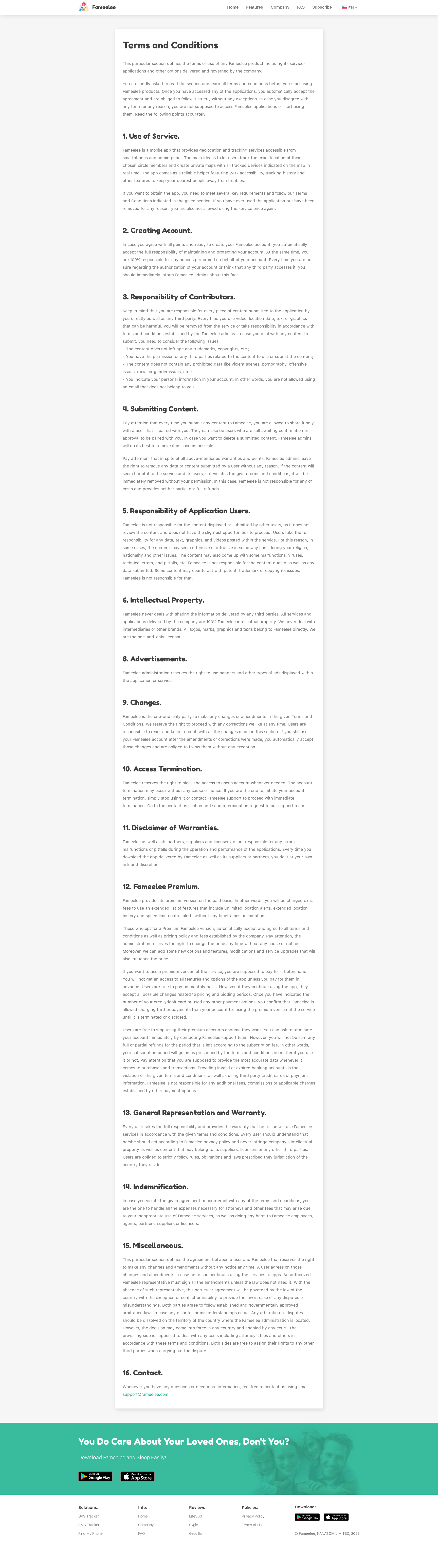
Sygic (193, 1525)
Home (233, 7)
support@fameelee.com (145, 1394)
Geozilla (195, 1533)
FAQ (301, 7)
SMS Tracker (88, 1525)
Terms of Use (253, 1525)
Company (280, 7)
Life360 (195, 1516)
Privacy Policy (253, 1516)
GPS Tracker (88, 1516)
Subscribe (322, 7)
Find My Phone (90, 1533)
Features (254, 7)
